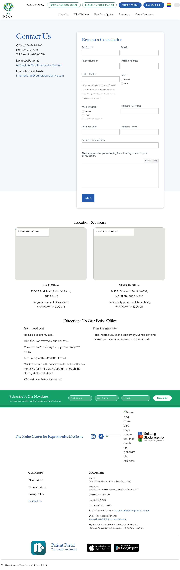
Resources (124, 14)
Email (124, 47)
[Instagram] (93, 436)
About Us (63, 14)
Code (155, 161)
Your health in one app (64, 549)
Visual (147, 161)
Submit (88, 198)
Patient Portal (63, 545)
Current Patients (38, 487)
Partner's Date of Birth (93, 139)
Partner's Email (90, 126)
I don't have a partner (94, 119)
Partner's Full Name (132, 105)
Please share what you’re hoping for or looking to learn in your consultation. (115, 154)
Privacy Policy (36, 494)
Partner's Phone (130, 126)
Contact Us (35, 501)
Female (127, 79)
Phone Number (90, 60)
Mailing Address (130, 60)
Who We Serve (81, 14)
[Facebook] (101, 436)
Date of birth (89, 73)
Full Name (88, 47)
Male (126, 83)
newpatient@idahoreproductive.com (39, 65)
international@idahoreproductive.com (40, 75)
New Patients (36, 480)
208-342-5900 (35, 5)
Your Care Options (104, 14)
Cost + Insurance (144, 14)
